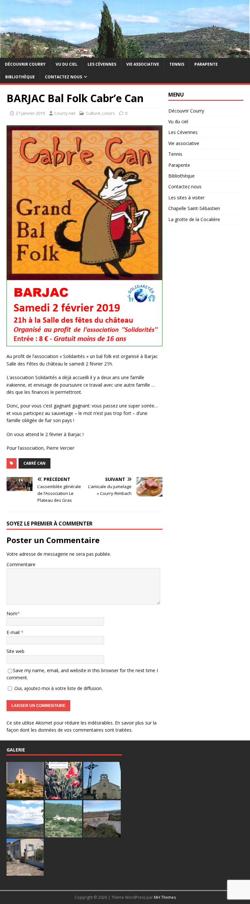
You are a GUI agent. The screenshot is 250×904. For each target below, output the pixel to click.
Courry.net (64, 113)
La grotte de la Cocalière (194, 219)
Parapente (206, 64)
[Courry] (125, 54)
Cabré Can (34, 463)
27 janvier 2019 (30, 113)
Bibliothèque (20, 77)
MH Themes (165, 897)
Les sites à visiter (186, 197)
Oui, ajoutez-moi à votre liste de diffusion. (58, 688)
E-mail (14, 632)
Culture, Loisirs (100, 113)
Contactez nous (63, 77)
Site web (15, 651)
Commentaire (21, 564)
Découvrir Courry (25, 64)
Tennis (176, 64)
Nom (12, 613)
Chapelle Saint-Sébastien (194, 208)
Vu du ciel (66, 64)
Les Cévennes (102, 64)
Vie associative (142, 64)
